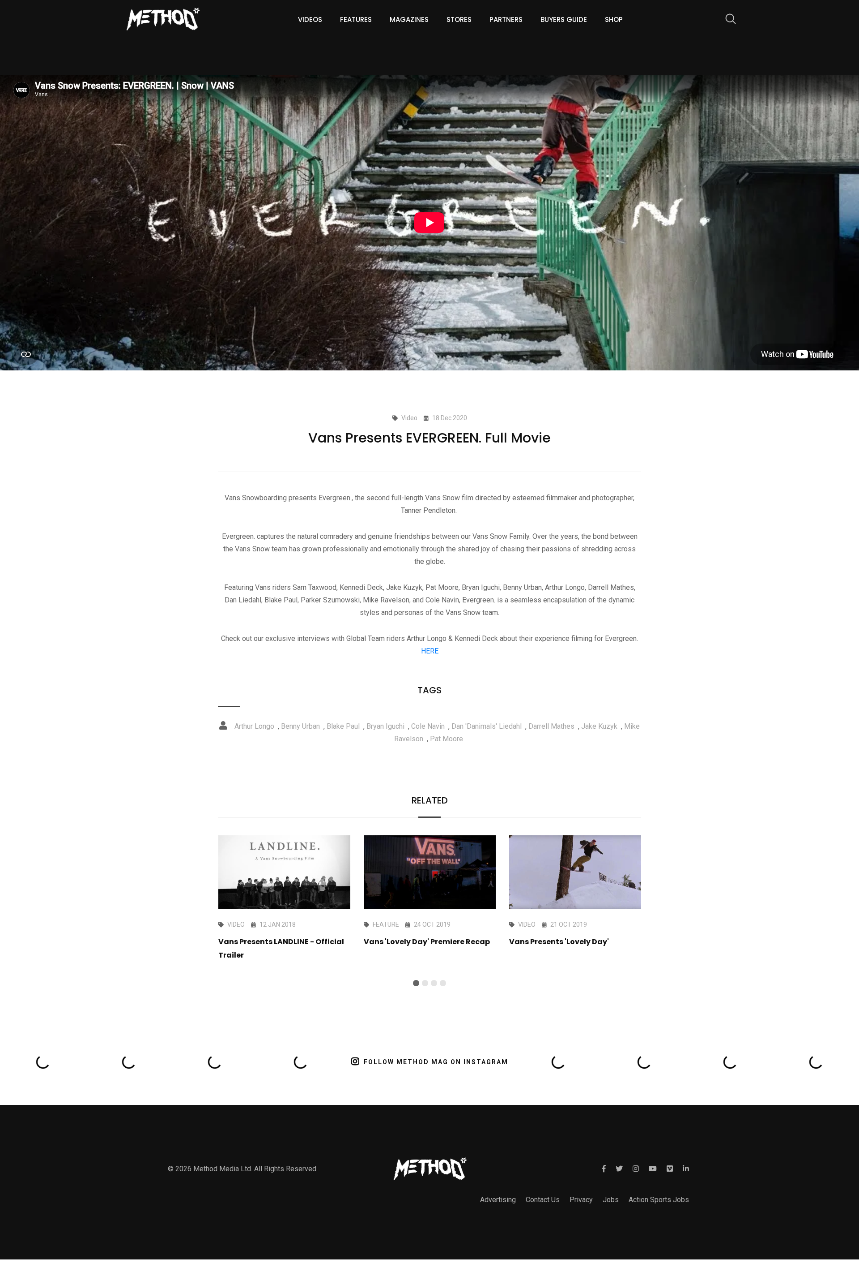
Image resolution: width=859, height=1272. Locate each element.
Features (356, 19)
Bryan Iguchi (385, 726)
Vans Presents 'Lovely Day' (559, 942)
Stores (459, 19)
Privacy (581, 1199)
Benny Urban (300, 726)
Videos (310, 19)
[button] (416, 983)
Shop (614, 19)
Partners (506, 19)
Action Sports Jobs (659, 1199)
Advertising (498, 1199)
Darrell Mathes (551, 726)
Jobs (611, 1199)
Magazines (409, 19)
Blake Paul (343, 726)
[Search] (726, 20)
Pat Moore (446, 739)
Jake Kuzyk (599, 726)
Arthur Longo (254, 726)
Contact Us (543, 1199)
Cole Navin (428, 726)
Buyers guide (563, 19)
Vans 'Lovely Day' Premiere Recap (427, 942)
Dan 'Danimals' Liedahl (486, 726)
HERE (429, 651)
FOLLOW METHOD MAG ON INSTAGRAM (436, 1062)
